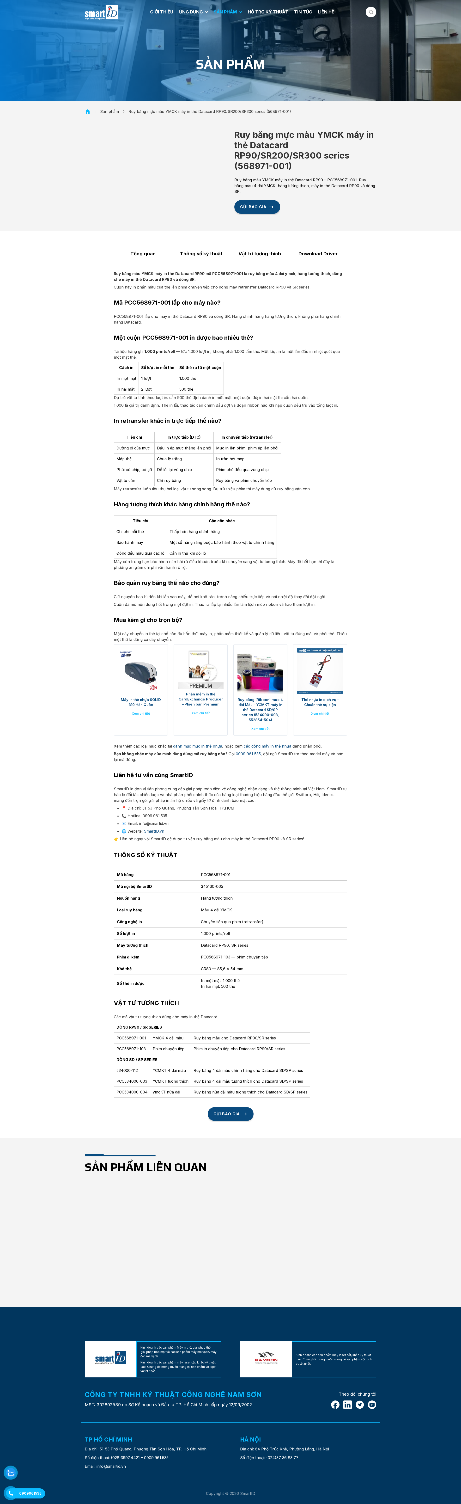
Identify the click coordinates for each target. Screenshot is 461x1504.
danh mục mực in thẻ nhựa (197, 746)
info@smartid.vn (111, 1466)
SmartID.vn (154, 831)
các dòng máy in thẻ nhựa (267, 746)
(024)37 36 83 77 (282, 1457)
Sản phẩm (109, 111)
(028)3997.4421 (125, 1457)
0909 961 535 (248, 753)
